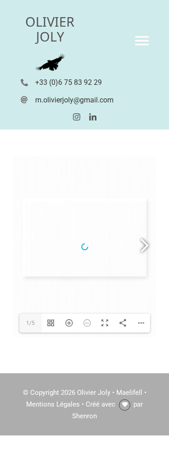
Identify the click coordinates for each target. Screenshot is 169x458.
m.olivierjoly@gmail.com (74, 100)
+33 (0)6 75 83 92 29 (68, 82)
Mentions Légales (53, 404)
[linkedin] (92, 116)
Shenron (84, 416)
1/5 (30, 323)
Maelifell (129, 393)
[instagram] (76, 116)
